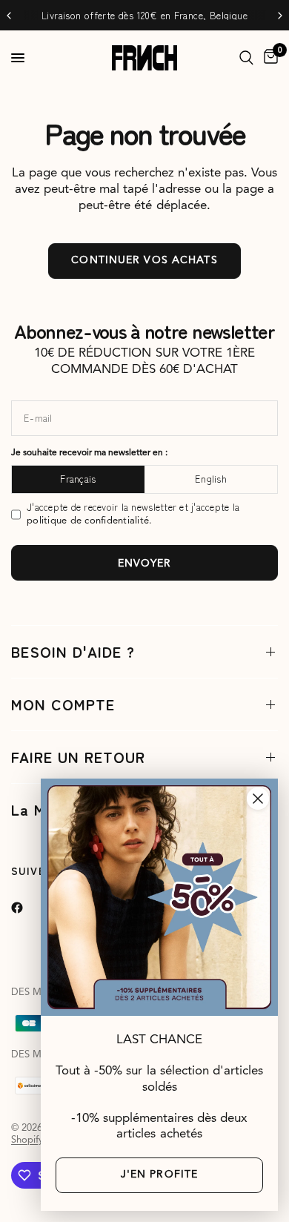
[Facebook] (27, 907)
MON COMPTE (63, 704)
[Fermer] (258, 798)
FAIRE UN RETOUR (78, 756)
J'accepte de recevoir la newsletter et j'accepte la (133, 513)
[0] (268, 57)
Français (78, 479)
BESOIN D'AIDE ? (73, 651)
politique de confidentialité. (90, 521)
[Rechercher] (246, 57)
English (211, 479)
